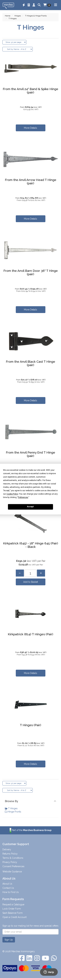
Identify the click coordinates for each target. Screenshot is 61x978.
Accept (30, 506)
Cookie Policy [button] (12, 494)
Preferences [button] (23, 497)
